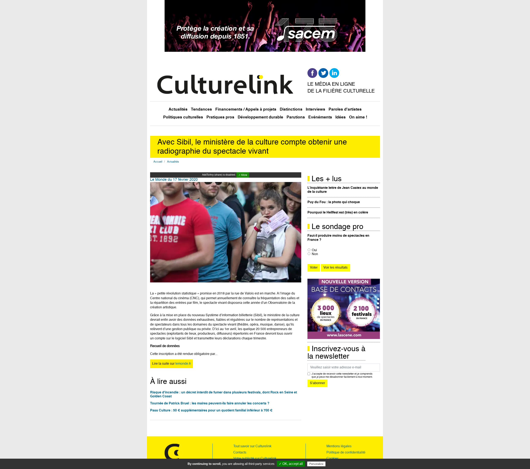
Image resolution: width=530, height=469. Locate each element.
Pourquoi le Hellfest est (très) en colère (337, 212)
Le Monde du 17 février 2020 (174, 180)
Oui (314, 250)
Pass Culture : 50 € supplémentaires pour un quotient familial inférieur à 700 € (211, 410)
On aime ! (358, 117)
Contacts (239, 452)
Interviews (315, 109)
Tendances (201, 109)
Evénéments (320, 117)
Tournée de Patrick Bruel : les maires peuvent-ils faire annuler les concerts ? (209, 403)
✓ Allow (242, 175)
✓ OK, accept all (291, 463)
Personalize (316, 463)
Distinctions (291, 109)
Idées (340, 117)
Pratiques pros (220, 117)
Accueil (157, 161)
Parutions (296, 117)
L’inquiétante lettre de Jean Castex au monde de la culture (342, 190)
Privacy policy (336, 463)
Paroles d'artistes (345, 109)
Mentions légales (339, 446)
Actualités (178, 109)
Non (315, 254)
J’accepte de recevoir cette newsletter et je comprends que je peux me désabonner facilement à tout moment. (342, 375)
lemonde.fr (183, 363)
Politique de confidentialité (345, 452)
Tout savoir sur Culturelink (252, 446)
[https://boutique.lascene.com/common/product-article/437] (343, 309)
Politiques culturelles (183, 117)
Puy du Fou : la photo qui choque (333, 202)
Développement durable (260, 117)
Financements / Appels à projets (245, 109)
